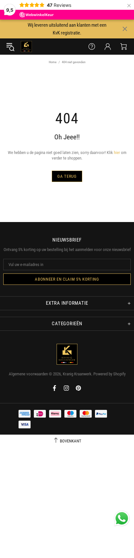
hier (117, 152)
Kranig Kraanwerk (26, 46)
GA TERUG (66, 176)
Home (53, 62)
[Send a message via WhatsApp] (122, 518)
